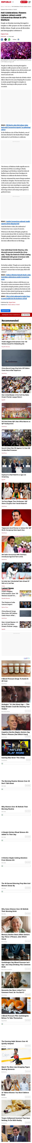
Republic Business (6, 346)
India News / (8, 6)
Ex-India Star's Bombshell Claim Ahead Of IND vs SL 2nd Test (15, 582)
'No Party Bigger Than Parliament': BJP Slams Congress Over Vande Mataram (14, 502)
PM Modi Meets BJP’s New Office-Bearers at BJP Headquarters (16, 423)
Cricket (3, 586)
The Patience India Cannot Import (8, 603)
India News (3, 36)
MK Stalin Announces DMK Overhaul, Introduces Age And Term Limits (14, 556)
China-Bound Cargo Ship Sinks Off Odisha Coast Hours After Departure (15, 369)
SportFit (3, 399)
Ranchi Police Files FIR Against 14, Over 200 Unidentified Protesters (16, 449)
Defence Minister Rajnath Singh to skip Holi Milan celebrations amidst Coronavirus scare (16, 277)
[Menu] (29, 2)
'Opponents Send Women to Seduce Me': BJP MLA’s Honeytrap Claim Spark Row (16, 529)
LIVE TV (25, 2)
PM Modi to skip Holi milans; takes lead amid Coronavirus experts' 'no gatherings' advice (16, 127)
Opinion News (5, 607)
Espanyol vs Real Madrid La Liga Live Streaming (14, 476)
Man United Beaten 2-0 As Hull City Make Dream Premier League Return (15, 396)
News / (3, 6)
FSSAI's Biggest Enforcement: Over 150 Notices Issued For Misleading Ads (14, 343)
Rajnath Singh (5, 310)
